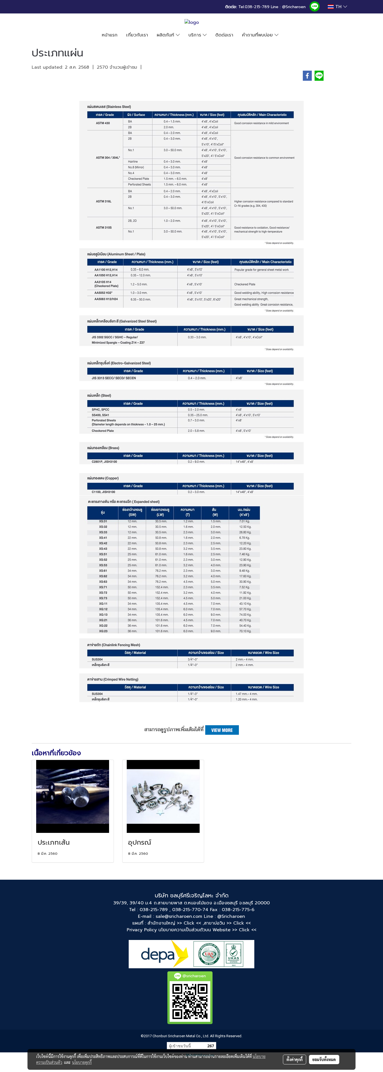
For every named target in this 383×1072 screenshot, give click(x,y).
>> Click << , (190, 923)
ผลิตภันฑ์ (166, 35)
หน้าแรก (109, 35)
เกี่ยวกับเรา (137, 35)
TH (338, 6)
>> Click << (239, 923)
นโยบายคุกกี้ (82, 1062)
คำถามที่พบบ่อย (258, 35)
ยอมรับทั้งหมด (324, 1059)
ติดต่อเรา (224, 35)
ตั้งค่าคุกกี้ (295, 1059)
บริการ (195, 35)
